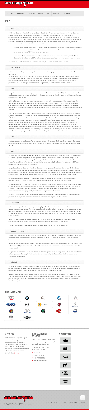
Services (31, 13)
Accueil (10, 13)
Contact (56, 13)
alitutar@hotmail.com (40, 360)
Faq (48, 13)
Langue (66, 13)
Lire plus (16, 353)
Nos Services (63, 403)
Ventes (41, 13)
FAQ (76, 403)
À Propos (20, 13)
